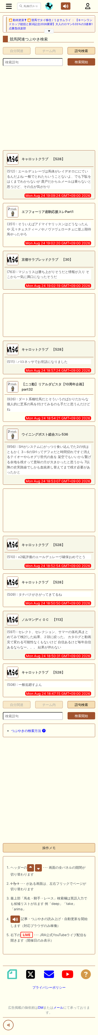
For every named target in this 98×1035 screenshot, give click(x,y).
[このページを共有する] (8, 1025)
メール (58, 1007)
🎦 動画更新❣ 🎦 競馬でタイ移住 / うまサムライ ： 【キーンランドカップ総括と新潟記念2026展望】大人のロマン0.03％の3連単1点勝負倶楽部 (51, 24)
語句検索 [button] (81, 51)
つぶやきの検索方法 (26, 731)
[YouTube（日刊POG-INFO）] (67, 974)
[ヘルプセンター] (86, 974)
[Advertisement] (49, 108)
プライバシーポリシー (49, 987)
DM (40, 1007)
